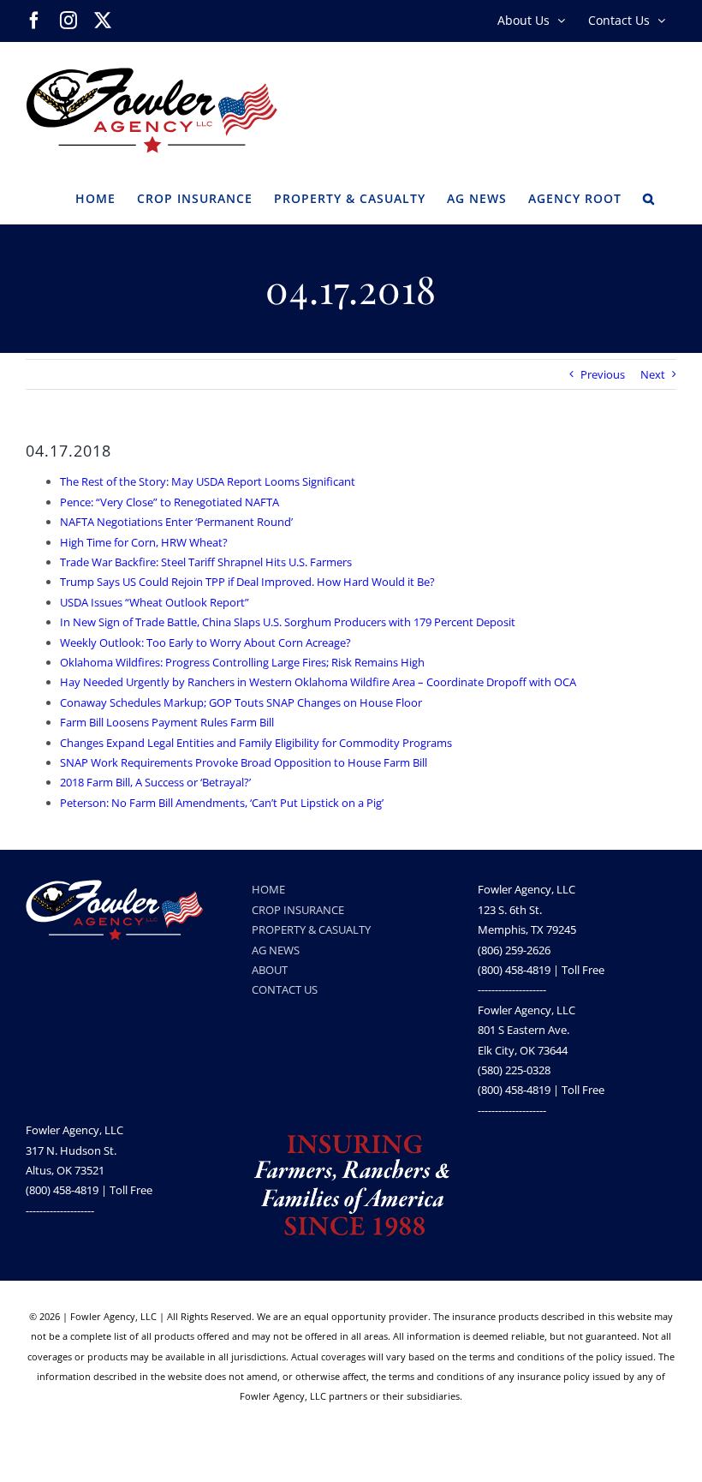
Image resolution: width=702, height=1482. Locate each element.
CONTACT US (285, 989)
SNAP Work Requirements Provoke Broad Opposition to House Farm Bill (243, 762)
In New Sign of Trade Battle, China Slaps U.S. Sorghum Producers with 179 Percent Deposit (287, 622)
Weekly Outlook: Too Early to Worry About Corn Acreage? (205, 642)
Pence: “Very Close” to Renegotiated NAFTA (169, 502)
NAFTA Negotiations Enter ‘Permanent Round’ (176, 521)
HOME (268, 889)
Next (652, 374)
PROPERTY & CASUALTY (311, 929)
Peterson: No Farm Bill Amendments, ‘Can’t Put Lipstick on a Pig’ (222, 802)
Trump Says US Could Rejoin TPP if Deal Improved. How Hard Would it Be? (247, 581)
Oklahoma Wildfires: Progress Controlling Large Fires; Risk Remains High (242, 662)
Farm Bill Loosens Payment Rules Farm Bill (167, 722)
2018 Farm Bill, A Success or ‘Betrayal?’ (155, 782)
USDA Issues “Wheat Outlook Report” (154, 602)
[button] (649, 197)
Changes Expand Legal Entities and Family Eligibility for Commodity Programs (256, 742)
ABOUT (270, 969)
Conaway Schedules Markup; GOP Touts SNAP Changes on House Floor (241, 702)
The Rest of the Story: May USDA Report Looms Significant (207, 481)
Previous (602, 374)
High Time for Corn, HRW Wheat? (144, 542)
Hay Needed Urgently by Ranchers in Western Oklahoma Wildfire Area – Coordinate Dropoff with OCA (318, 682)
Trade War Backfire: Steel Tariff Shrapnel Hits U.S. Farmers (206, 562)
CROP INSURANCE (298, 909)
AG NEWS (276, 950)
